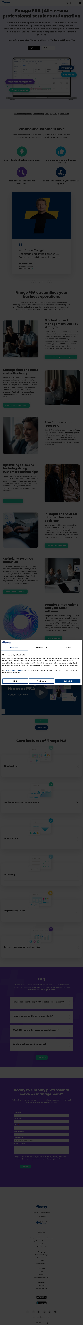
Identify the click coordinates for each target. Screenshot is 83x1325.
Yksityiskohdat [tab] (41, 648)
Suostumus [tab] (14, 648)
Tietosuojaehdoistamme (14, 670)
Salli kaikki (68, 681)
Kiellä (15, 681)
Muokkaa (40, 681)
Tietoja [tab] (68, 648)
